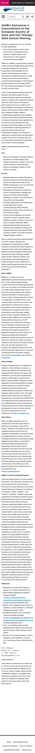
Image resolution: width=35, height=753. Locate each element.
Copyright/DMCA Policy (12, 750)
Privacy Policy (27, 750)
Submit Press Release (10, 746)
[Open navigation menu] (3, 16)
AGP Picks (4, 3)
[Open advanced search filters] (27, 17)
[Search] (23, 17)
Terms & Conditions (25, 746)
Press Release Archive (20, 742)
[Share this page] (32, 16)
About (9, 742)
